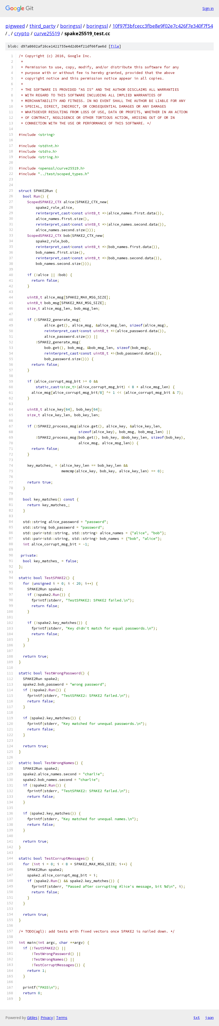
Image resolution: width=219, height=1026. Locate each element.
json (209, 1017)
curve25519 (47, 33)
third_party (42, 26)
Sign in (208, 8)
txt (196, 1017)
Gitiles (32, 1017)
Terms (61, 1017)
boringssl (71, 26)
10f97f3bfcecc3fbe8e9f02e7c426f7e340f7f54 (162, 26)
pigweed (15, 26)
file (115, 46)
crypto (21, 33)
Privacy (47, 1017)
